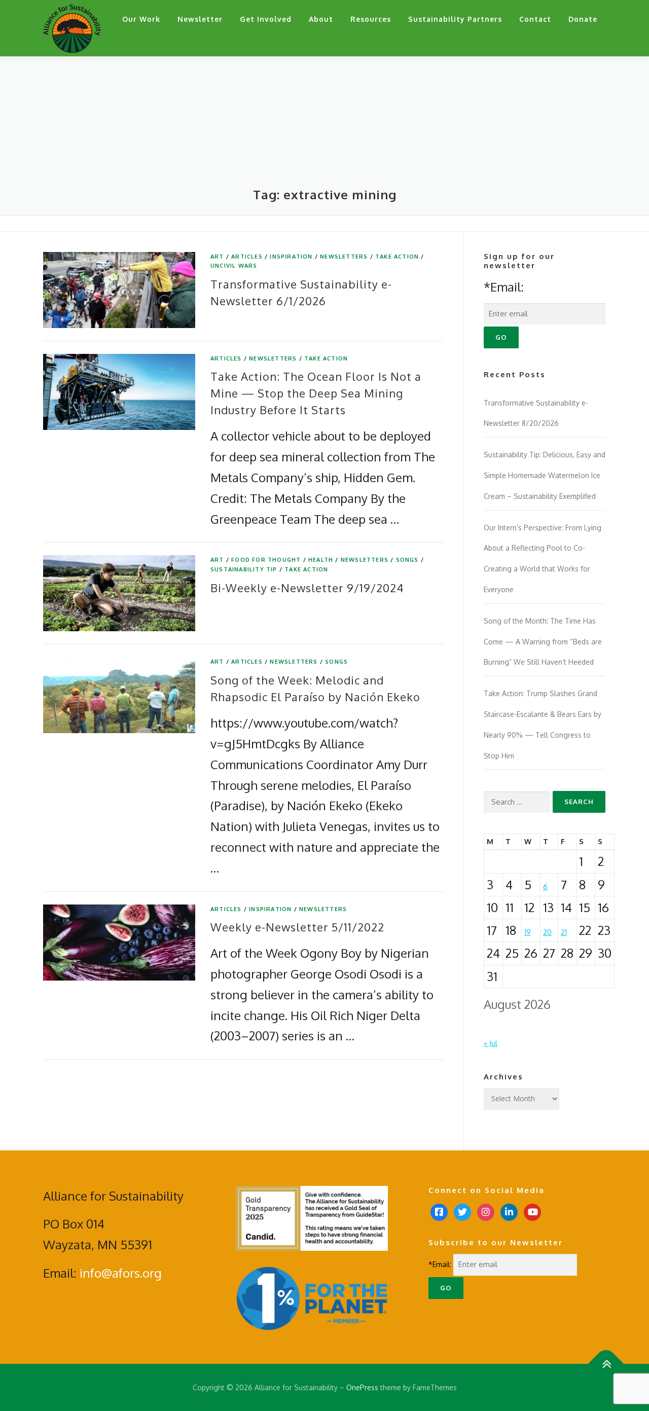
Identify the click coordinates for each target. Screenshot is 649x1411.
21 (564, 932)
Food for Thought (266, 559)
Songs (407, 559)
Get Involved (266, 19)
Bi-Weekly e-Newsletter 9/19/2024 (307, 588)
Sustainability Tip (243, 569)
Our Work (141, 19)
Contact (535, 19)
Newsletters (344, 256)
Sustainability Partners (455, 19)
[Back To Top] (606, 1364)
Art (217, 256)
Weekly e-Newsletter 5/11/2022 (297, 927)
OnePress (362, 1387)
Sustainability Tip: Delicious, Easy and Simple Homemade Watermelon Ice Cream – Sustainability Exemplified (544, 475)
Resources (370, 19)
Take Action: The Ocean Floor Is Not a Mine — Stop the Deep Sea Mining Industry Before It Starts (315, 393)
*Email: (504, 287)
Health (320, 559)
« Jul (490, 1043)
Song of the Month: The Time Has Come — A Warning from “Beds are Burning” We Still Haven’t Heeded (543, 642)
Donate (582, 19)
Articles (247, 256)
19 (527, 932)
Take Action (397, 256)
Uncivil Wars (233, 265)
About (321, 19)
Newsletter (200, 19)
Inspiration (291, 256)
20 (547, 932)
